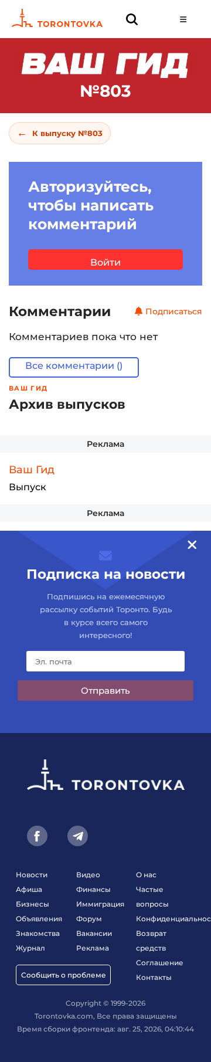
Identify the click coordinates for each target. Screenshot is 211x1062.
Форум (89, 918)
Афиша (29, 889)
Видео (88, 874)
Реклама (105, 444)
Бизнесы (32, 904)
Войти (105, 262)
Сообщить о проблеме (63, 975)
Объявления (39, 918)
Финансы (93, 889)
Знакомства (38, 933)
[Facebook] (37, 836)
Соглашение (159, 962)
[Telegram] (77, 836)
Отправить (105, 690)
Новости (31, 874)
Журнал (30, 948)
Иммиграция (100, 904)
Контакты (154, 977)
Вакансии (94, 933)
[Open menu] (183, 19)
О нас (146, 874)
